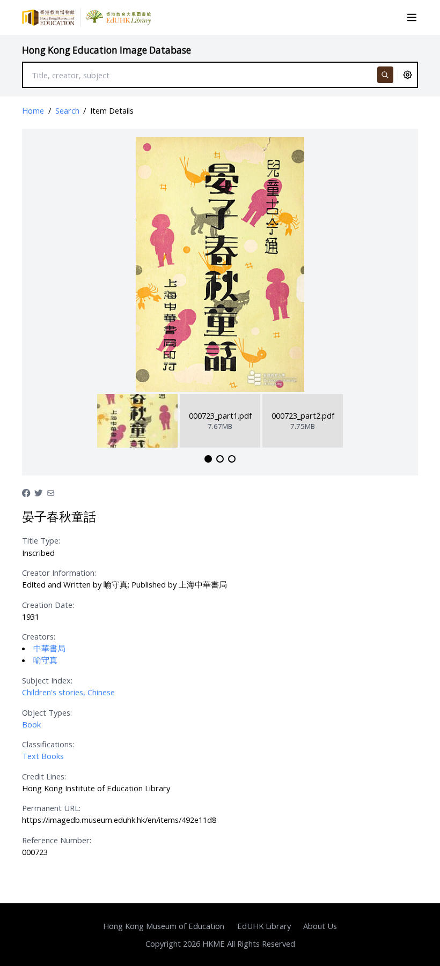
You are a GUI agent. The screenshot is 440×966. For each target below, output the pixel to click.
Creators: (38, 636)
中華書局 (49, 648)
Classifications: (48, 744)
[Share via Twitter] (38, 491)
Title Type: (41, 540)
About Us (320, 925)
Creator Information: (59, 572)
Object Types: (47, 712)
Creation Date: (48, 604)
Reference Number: (56, 840)
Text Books (43, 755)
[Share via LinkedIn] (51, 491)
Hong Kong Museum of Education (163, 925)
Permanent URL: (51, 807)
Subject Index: (47, 680)
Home (33, 110)
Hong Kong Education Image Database (106, 50)
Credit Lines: (44, 776)
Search (67, 110)
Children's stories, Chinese (68, 692)
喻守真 (45, 660)
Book (31, 724)
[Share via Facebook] (26, 491)
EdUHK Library (264, 925)
